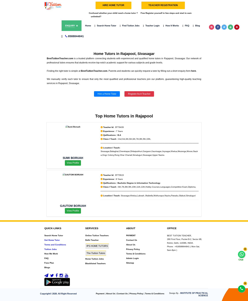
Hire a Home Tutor (107, 94)
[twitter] (52, 276)
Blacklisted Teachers (95, 263)
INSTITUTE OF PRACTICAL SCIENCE (194, 294)
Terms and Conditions (55, 244)
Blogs (47, 267)
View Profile (73, 163)
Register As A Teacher (139, 94)
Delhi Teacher (92, 240)
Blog (196, 25)
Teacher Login (151, 25)
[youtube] (66, 276)
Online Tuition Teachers (97, 235)
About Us (130, 244)
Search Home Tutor (105, 25)
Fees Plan (49, 263)
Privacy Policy (133, 249)
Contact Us (131, 240)
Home (88, 25)
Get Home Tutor (52, 240)
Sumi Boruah (73, 157)
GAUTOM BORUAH (73, 205)
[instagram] (61, 276)
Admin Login (132, 258)
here (193, 71)
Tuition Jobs (50, 249)
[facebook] (57, 276)
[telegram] (46, 276)
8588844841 (73, 36)
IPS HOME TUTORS (97, 246)
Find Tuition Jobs (130, 25)
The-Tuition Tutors (96, 253)
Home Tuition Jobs (94, 259)
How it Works (171, 25)
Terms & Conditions (136, 254)
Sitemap (130, 263)
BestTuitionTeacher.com (60, 58)
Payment (100, 293)
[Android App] (57, 282)
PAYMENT (131, 235)
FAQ (186, 25)
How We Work (51, 254)
